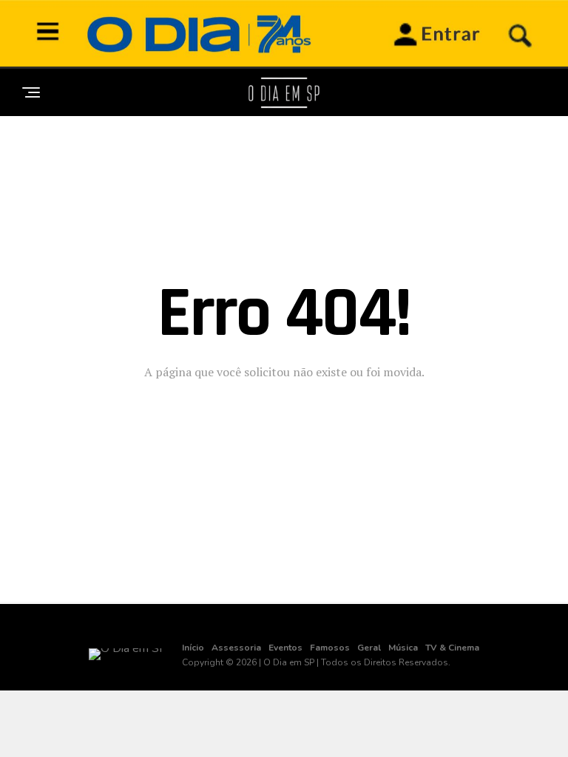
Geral (369, 648)
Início (193, 648)
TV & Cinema (452, 648)
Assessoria (236, 648)
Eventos (285, 648)
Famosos (330, 648)
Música (403, 648)
